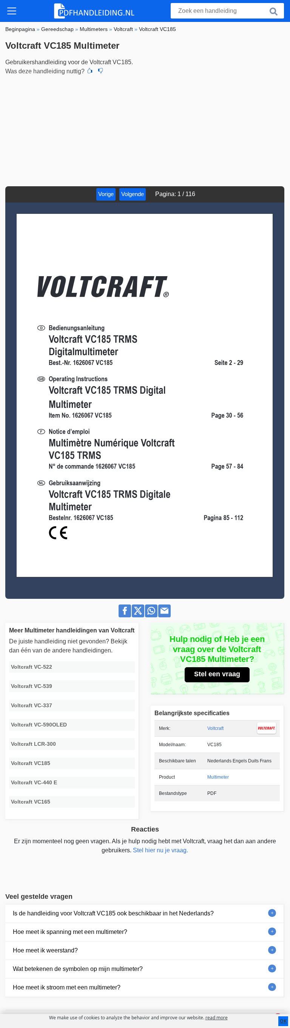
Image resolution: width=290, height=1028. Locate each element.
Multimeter (218, 777)
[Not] (100, 71)
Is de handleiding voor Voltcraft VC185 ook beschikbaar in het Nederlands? (113, 913)
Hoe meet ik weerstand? (45, 950)
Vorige (106, 194)
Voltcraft (215, 728)
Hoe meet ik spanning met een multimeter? (70, 932)
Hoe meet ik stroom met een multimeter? (66, 987)
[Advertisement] (144, 129)
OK (283, 1021)
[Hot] (90, 71)
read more (216, 1017)
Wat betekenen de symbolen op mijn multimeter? (78, 969)
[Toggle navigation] (11, 11)
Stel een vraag (217, 674)
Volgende (132, 194)
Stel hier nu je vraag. (160, 850)
